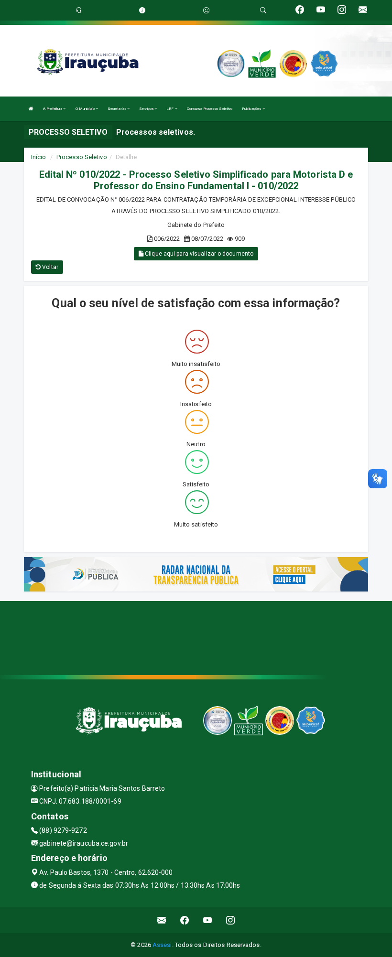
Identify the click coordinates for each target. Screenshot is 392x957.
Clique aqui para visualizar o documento (198, 253)
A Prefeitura (53, 109)
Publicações (252, 109)
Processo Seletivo (81, 157)
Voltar (49, 267)
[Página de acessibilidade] (206, 10)
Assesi (162, 944)
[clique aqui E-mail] (161, 920)
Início (38, 157)
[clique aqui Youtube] (207, 920)
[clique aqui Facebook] (184, 920)
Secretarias (117, 109)
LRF (170, 109)
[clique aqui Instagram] (230, 920)
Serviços (146, 109)
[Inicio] (31, 109)
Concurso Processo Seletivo (210, 109)
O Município (86, 109)
